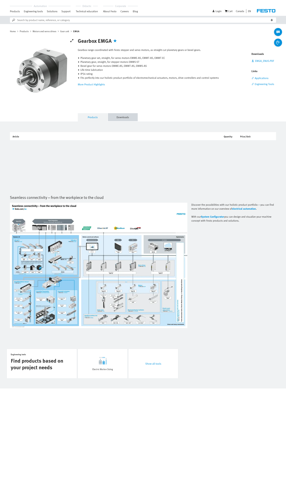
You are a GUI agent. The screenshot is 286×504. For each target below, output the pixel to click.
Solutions (52, 11)
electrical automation (244, 209)
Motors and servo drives (44, 31)
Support (66, 11)
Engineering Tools (264, 84)
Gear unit (64, 31)
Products (15, 11)
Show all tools (153, 364)
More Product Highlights (91, 84)
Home (13, 31)
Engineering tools (33, 11)
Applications (261, 78)
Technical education (87, 11)
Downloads (123, 117)
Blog (135, 11)
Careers (124, 11)
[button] (216, 11)
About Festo (110, 11)
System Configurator (212, 217)
